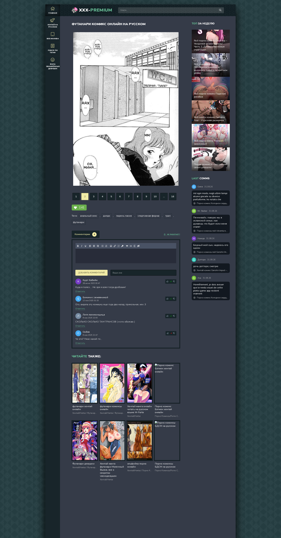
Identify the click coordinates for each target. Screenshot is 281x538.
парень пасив (124, 215)
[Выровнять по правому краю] (98, 246)
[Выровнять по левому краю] (90, 246)
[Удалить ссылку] (118, 246)
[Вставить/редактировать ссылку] (115, 246)
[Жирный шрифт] (78, 246)
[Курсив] (82, 246)
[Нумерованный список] (106, 246)
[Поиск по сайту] (220, 10)
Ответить (80, 291)
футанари (78, 222)
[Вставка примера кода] (131, 246)
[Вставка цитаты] (127, 246)
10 (155, 196)
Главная (52, 13)
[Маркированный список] (102, 246)
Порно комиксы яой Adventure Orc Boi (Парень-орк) (212, 231)
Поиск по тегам (53, 51)
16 (172, 196)
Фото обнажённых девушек (53, 66)
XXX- (95, 10)
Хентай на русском (53, 26)
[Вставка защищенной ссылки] (122, 246)
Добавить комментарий (91, 272)
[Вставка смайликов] (111, 246)
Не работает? (173, 234)
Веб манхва (53, 39)
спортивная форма (148, 215)
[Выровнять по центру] (94, 246)
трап (168, 215)
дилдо (106, 215)
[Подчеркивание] (85, 246)
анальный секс (88, 215)
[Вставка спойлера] (135, 246)
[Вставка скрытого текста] (138, 246)
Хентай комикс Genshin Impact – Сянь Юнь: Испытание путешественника (212, 270)
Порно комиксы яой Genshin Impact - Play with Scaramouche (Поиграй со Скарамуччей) (212, 252)
